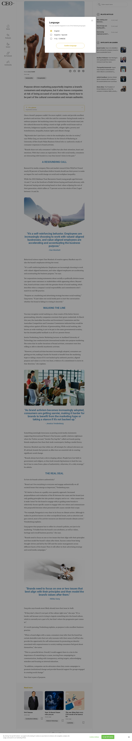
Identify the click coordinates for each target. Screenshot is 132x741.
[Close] (128, 737)
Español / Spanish (60, 35)
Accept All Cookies (108, 737)
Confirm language (70, 46)
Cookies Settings (94, 737)
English (57, 31)
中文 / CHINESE (59, 39)
